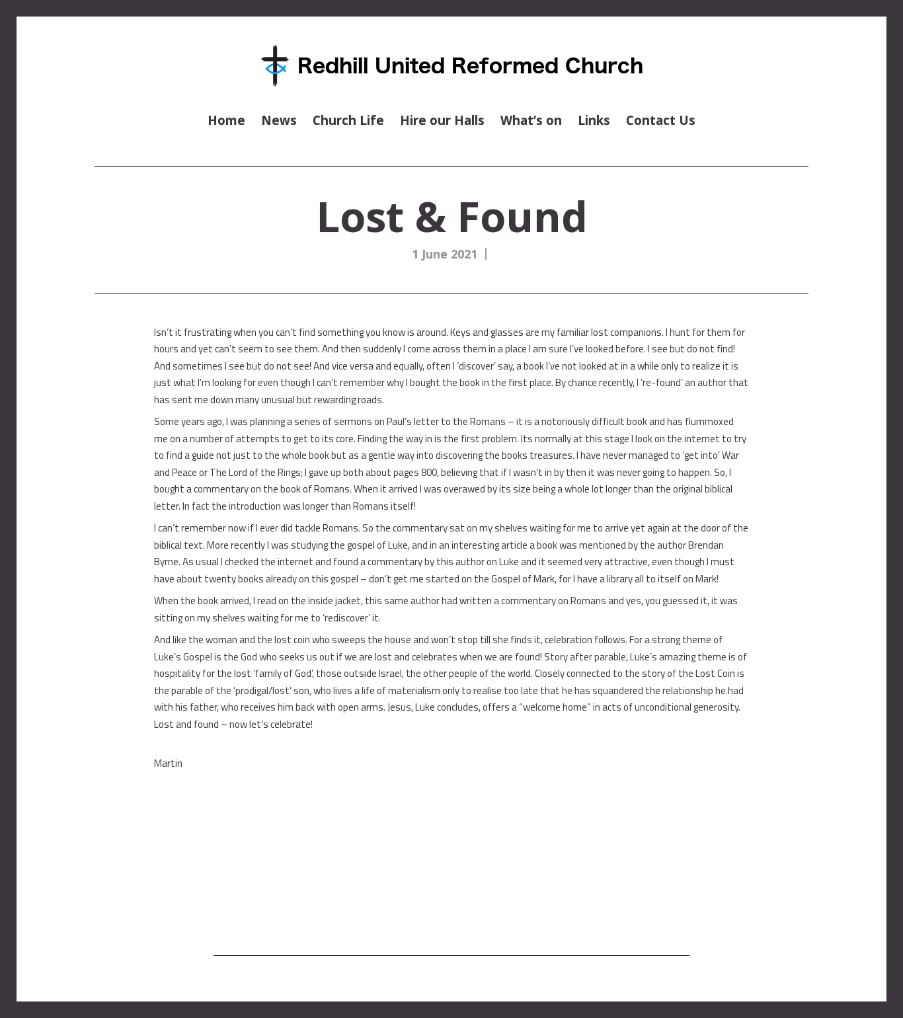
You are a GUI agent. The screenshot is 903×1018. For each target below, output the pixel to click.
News (279, 120)
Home (226, 120)
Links (594, 120)
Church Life (348, 120)
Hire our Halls (442, 120)
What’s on (531, 120)
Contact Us (660, 120)
